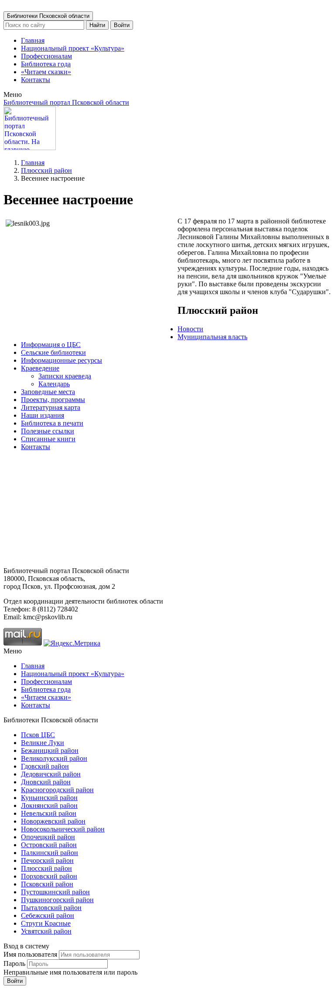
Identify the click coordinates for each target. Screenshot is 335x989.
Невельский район (48, 813)
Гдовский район (45, 766)
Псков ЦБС (38, 734)
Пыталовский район (51, 907)
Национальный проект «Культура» (72, 48)
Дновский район (46, 782)
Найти (97, 25)
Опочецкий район (48, 837)
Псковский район (47, 884)
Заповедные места (48, 391)
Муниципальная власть (212, 336)
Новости (190, 329)
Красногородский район (57, 789)
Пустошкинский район (55, 892)
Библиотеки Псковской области (48, 16)
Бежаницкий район (50, 750)
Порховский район (49, 876)
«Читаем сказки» (46, 72)
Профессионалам (46, 56)
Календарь (54, 384)
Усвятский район (46, 931)
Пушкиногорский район (57, 899)
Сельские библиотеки (53, 352)
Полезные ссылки (47, 431)
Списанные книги (48, 439)
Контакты (35, 79)
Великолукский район (54, 758)
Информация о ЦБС (51, 344)
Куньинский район (49, 797)
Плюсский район (46, 170)
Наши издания (42, 415)
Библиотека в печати (52, 423)
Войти (122, 25)
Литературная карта (50, 407)
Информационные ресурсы (61, 360)
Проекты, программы (53, 399)
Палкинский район (49, 852)
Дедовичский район (51, 774)
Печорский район (47, 860)
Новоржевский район (53, 821)
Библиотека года (46, 64)
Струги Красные (46, 923)
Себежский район (47, 915)
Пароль (14, 963)
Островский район (49, 844)
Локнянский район (49, 805)
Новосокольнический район (63, 829)
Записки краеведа (64, 376)
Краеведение (40, 368)
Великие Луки (42, 742)
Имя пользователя (30, 954)
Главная (32, 40)
